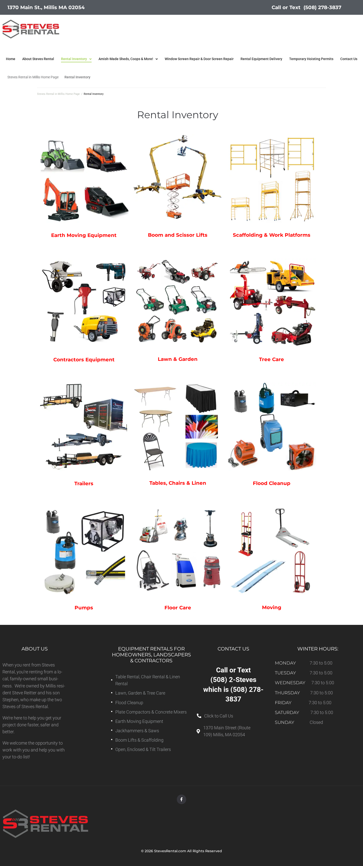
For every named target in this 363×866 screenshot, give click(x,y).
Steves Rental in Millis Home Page (33, 77)
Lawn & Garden (178, 359)
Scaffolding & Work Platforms (271, 235)
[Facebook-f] (181, 799)
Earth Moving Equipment (84, 235)
